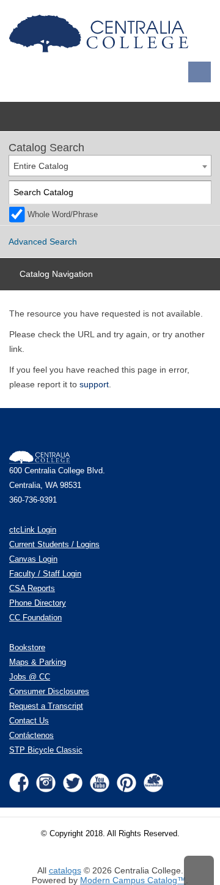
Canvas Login (33, 559)
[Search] (200, 192)
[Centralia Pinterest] (126, 782)
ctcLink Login (32, 530)
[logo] (101, 33)
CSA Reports (32, 588)
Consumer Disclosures (49, 691)
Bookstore (27, 647)
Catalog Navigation (56, 274)
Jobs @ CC (29, 677)
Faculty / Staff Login (45, 574)
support (94, 384)
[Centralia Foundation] (153, 782)
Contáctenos (31, 735)
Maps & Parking (37, 662)
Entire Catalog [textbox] (40, 166)
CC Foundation (35, 618)
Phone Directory (37, 603)
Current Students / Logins (54, 544)
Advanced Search (43, 241)
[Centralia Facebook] (19, 782)
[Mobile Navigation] (199, 72)
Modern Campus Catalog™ (133, 880)
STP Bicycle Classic (45, 750)
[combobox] (110, 165)
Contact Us (29, 721)
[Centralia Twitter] (72, 782)
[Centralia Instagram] (46, 782)
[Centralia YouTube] (99, 782)
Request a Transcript (46, 706)
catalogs (65, 870)
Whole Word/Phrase (63, 214)
